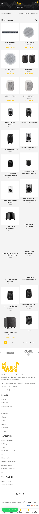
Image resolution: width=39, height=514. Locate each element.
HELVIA (10, 45)
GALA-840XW (29, 43)
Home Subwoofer (10, 332)
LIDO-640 (28, 69)
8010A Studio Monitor (10, 149)
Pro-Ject (4, 424)
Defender (4, 403)
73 (26, 342)
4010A (29, 330)
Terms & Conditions (7, 485)
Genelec (10, 127)
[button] (10, 510)
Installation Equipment (8, 461)
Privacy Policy (6, 481)
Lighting (4, 444)
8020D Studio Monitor (29, 147)
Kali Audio (4, 427)
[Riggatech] (12, 353)
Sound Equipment (7, 440)
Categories (18, 7)
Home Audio (5, 458)
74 (30, 342)
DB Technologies (6, 406)
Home (3, 13)
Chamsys (4, 417)
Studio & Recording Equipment (11, 451)
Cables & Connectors (8, 468)
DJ (2, 454)
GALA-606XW (10, 69)
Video (3, 447)
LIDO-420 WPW (28, 96)
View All (4, 431)
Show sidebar (8, 20)
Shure (3, 420)
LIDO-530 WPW (10, 96)
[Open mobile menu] (2, 3)
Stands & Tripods (6, 465)
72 (23, 342)
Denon (10, 335)
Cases (3, 472)
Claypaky (4, 413)
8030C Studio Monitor (29, 123)
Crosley (3, 410)
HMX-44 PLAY (10, 43)
